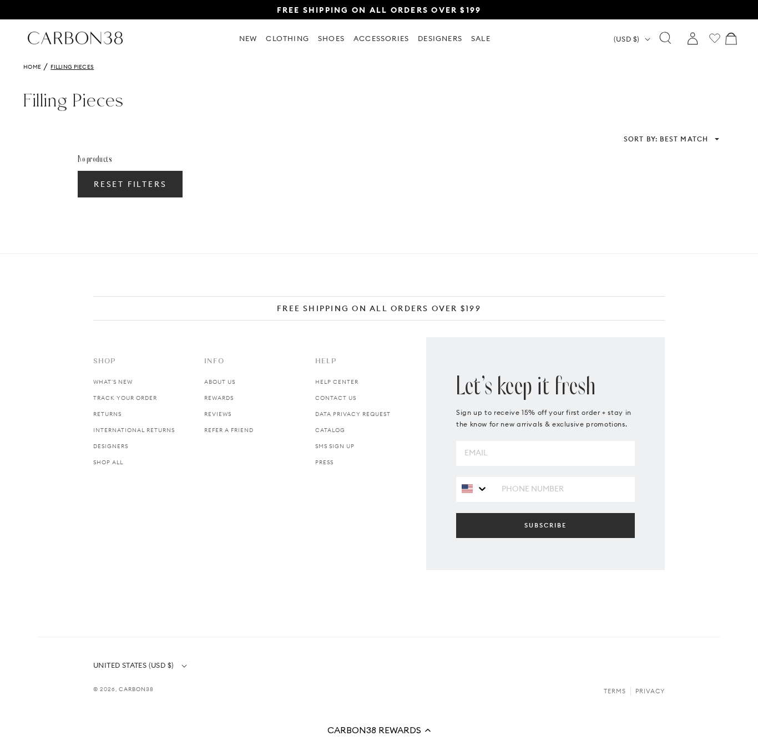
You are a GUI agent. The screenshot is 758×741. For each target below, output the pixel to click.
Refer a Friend (229, 430)
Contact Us (335, 398)
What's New (113, 381)
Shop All (108, 462)
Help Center (336, 381)
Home (32, 66)
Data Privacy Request (353, 414)
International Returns (134, 430)
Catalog (330, 430)
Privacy (650, 691)
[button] (379, 730)
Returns (107, 414)
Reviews (217, 414)
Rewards (219, 398)
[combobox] (474, 489)
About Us (219, 381)
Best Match (666, 139)
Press (324, 462)
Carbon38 (136, 689)
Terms (615, 691)
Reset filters (130, 184)
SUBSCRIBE (545, 525)
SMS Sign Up (335, 446)
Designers (110, 446)
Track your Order (125, 398)
